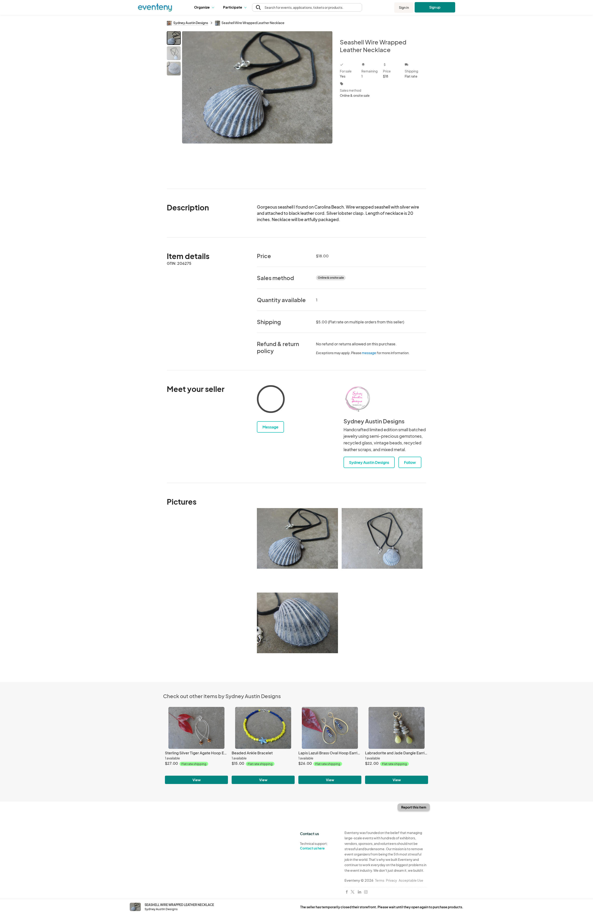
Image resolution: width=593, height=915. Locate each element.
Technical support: (314, 845)
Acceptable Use (411, 880)
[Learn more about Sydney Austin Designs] (357, 399)
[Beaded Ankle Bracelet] (263, 728)
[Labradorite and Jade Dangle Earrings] (396, 728)
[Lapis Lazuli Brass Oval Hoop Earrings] (329, 728)
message (369, 353)
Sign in (404, 7)
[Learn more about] (271, 400)
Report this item (413, 807)
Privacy (391, 880)
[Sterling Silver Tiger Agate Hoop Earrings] (196, 728)
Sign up (435, 7)
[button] (205, 7)
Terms (379, 880)
